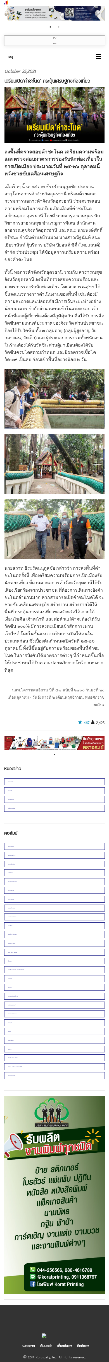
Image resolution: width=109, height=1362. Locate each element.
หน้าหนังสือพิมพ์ (11, 1005)
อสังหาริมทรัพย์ (11, 808)
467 (86, 722)
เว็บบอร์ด (46, 1345)
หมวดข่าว (28, 1345)
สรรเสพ (10, 978)
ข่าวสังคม (10, 926)
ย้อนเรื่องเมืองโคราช (12, 881)
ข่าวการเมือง (11, 846)
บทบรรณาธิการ (11, 943)
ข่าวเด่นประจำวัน (11, 1075)
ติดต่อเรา (83, 1345)
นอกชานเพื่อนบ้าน (12, 917)
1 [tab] (50, 27)
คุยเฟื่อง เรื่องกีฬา (12, 934)
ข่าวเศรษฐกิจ (11, 799)
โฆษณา (10, 961)
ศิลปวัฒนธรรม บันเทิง (13, 1058)
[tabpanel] (54, 743)
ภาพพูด (10, 1023)
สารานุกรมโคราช (11, 855)
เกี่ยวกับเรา (64, 1345)
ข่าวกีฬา (10, 987)
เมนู (10, 56)
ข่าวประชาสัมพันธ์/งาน (13, 996)
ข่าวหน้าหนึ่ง (10, 782)
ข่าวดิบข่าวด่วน (11, 864)
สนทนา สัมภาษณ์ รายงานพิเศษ (15, 1066)
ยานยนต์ (10, 790)
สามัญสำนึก (10, 1040)
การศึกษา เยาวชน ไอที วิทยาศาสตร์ (16, 969)
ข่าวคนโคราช (11, 890)
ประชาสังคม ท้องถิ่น (12, 952)
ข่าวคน (9, 1049)
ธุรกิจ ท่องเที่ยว (11, 908)
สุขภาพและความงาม (12, 1014)
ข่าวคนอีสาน (11, 899)
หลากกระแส (10, 872)
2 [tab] (58, 27)
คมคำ (9, 1031)
